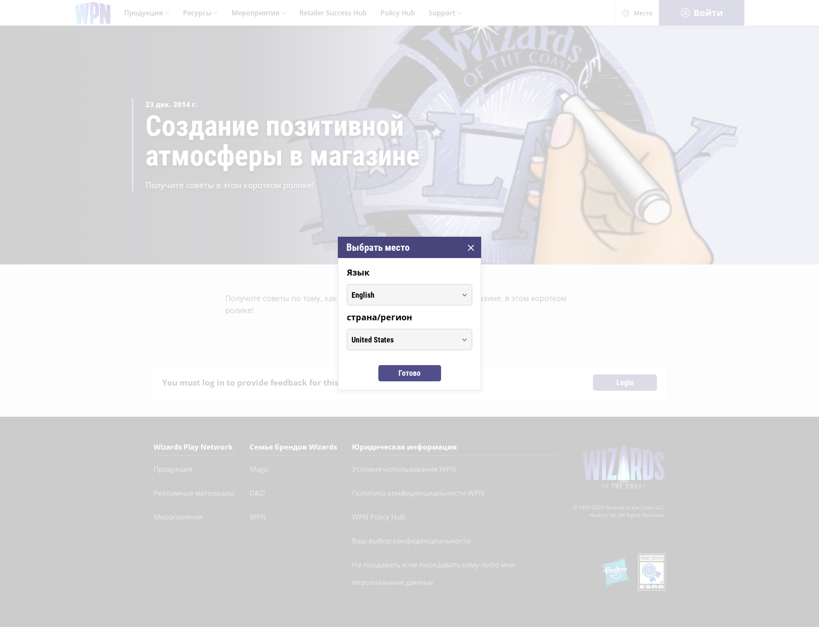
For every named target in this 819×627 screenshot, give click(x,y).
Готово (409, 373)
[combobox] (401, 294)
